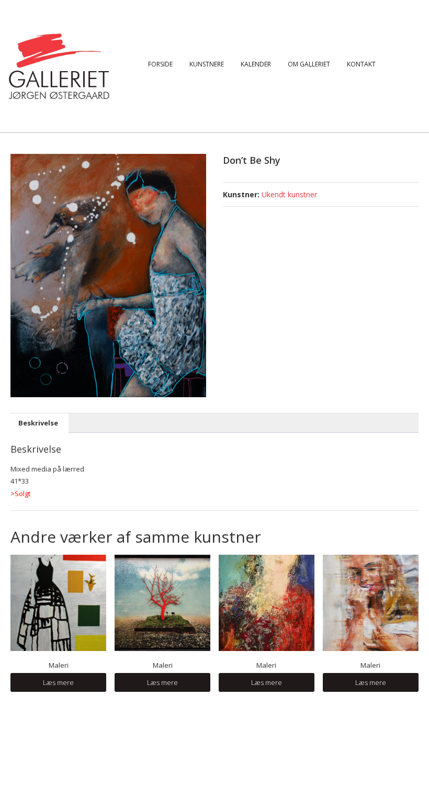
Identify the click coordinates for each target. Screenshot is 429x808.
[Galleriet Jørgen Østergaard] (59, 65)
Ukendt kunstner (289, 194)
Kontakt (361, 64)
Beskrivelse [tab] (38, 423)
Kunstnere (206, 64)
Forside (160, 64)
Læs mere (58, 682)
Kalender (256, 64)
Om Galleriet (309, 64)
